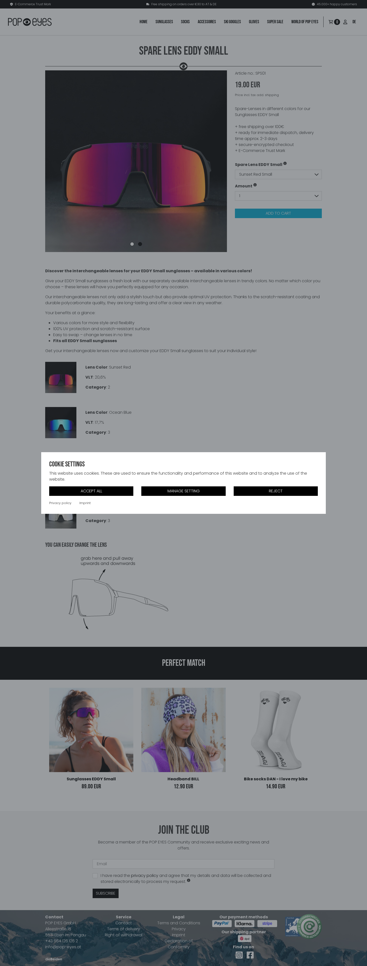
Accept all (91, 491)
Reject (276, 491)
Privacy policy (60, 503)
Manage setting (184, 491)
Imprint (85, 503)
